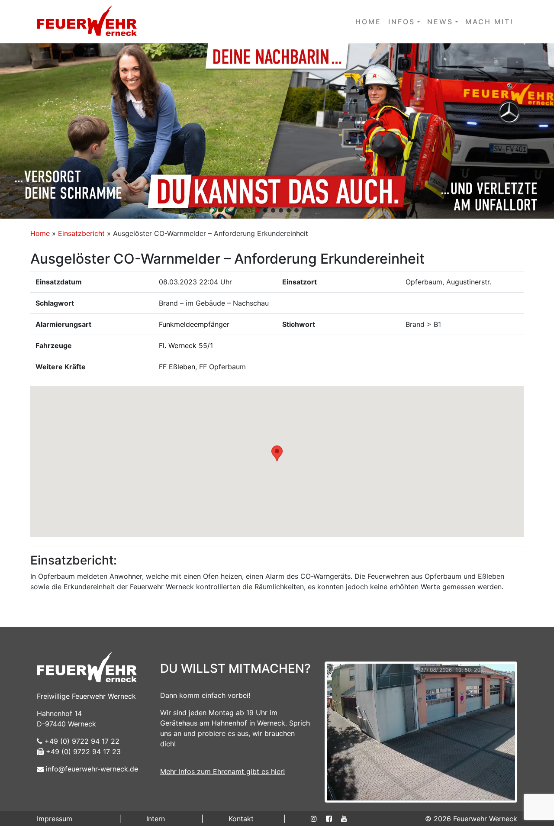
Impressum (54, 818)
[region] (277, 131)
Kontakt (241, 818)
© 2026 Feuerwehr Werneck (471, 818)
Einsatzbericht (81, 233)
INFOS (401, 21)
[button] (277, 131)
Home (40, 233)
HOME (368, 21)
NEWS (440, 21)
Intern (155, 818)
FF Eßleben (177, 366)
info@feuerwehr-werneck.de (91, 769)
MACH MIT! (489, 21)
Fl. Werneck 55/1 (186, 345)
